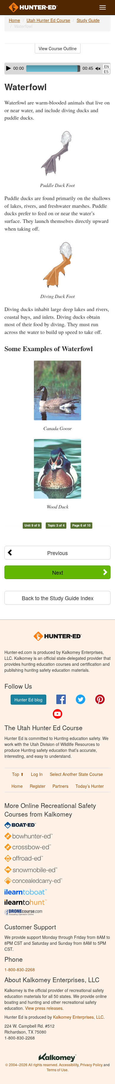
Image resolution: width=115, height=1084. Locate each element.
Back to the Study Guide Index (57, 598)
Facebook (61, 699)
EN (106, 67)
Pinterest (100, 699)
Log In (37, 774)
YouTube (57, 714)
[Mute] (98, 68)
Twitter (80, 699)
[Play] (8, 68)
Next (57, 572)
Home (14, 20)
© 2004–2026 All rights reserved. (31, 1064)
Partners (60, 786)
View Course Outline (58, 48)
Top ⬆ (18, 774)
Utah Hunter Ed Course (48, 20)
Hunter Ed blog (28, 700)
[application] (57, 69)
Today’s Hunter (89, 786)
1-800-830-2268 (19, 969)
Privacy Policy (91, 1064)
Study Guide (88, 20)
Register (37, 786)
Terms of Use (57, 1069)
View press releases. (44, 1008)
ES (106, 72)
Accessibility (68, 1064)
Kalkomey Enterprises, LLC (78, 1017)
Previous (57, 553)
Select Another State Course (76, 774)
